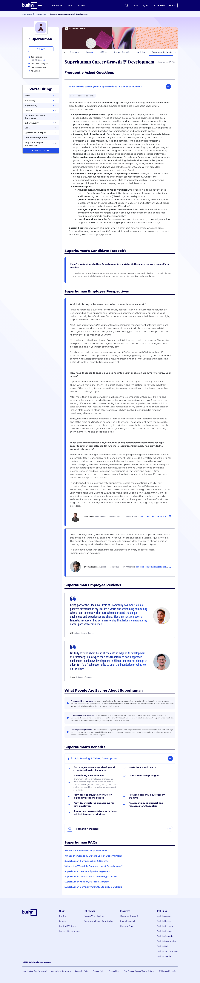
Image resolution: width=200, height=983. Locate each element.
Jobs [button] (89, 52)
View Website (36, 71)
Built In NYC (162, 946)
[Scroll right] (175, 52)
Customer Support (129, 916)
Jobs (70, 5)
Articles (81, 5)
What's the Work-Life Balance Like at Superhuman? (93, 866)
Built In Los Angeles (166, 941)
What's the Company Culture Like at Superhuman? (93, 856)
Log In (144, 5)
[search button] (127, 5)
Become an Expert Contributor (98, 921)
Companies (56, 5)
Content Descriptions (69, 931)
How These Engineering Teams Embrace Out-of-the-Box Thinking (160, 566)
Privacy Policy (98, 971)
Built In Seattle (164, 956)
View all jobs (41, 150)
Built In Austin (163, 916)
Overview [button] (74, 52)
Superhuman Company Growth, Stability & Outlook (93, 887)
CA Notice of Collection (168, 971)
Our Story (63, 916)
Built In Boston (164, 921)
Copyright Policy (82, 971)
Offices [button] (103, 52)
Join (136, 5)
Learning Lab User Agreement (34, 971)
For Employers (164, 5)
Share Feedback (127, 921)
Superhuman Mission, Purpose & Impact (86, 881)
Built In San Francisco (167, 951)
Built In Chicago (164, 931)
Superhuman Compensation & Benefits (86, 861)
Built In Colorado (165, 936)
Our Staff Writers (67, 926)
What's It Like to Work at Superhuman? (86, 850)
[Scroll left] (64, 52)
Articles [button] (141, 52)
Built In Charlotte (165, 926)
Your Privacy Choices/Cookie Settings (139, 971)
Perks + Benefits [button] (122, 52)
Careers (62, 921)
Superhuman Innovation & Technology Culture (90, 876)
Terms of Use (114, 971)
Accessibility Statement (61, 971)
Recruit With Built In (94, 916)
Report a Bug (126, 926)
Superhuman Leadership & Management (87, 871)
